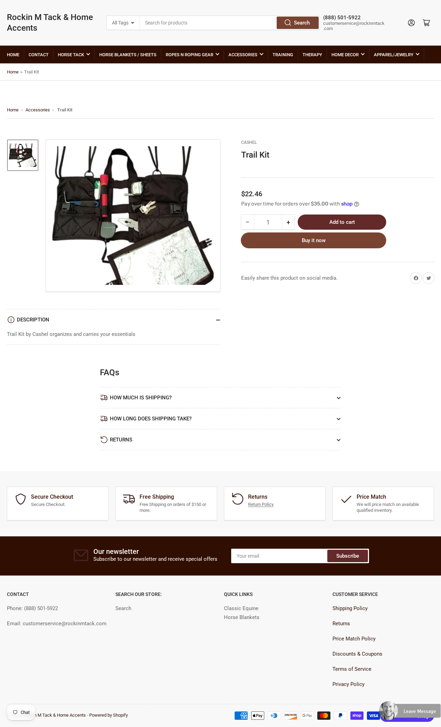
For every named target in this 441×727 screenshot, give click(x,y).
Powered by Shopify (108, 715)
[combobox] (229, 23)
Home (13, 54)
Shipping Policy (350, 608)
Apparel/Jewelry (393, 54)
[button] (410, 713)
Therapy (312, 54)
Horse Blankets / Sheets (127, 54)
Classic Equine (241, 608)
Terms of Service (351, 669)
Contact (39, 54)
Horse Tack (71, 54)
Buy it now (314, 240)
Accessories (242, 54)
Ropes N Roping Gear (189, 54)
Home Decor (345, 54)
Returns (341, 623)
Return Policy (261, 504)
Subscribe (347, 556)
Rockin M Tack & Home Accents (50, 22)
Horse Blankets (241, 617)
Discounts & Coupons (357, 654)
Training (283, 54)
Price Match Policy (354, 639)
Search (302, 23)
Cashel (249, 142)
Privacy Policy (348, 684)
